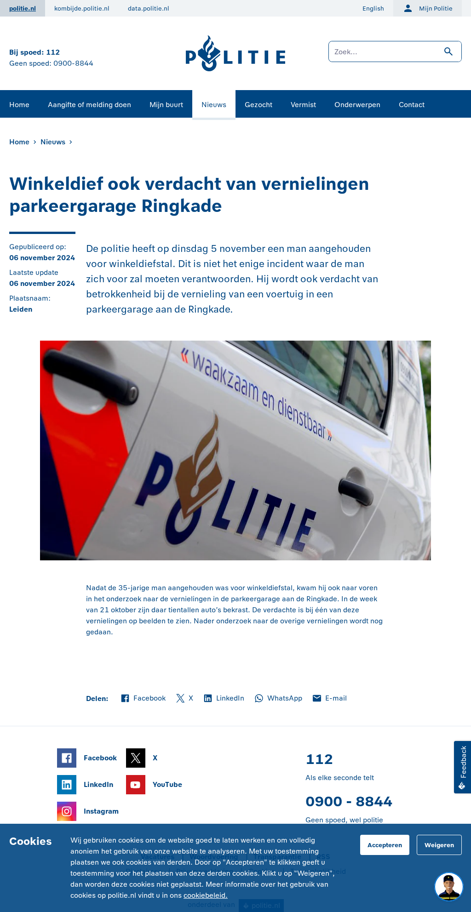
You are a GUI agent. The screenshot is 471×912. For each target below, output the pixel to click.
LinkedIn (223, 699)
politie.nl (22, 8)
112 (53, 52)
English (373, 8)
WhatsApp (277, 699)
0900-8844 (73, 63)
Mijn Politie (436, 8)
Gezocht (258, 104)
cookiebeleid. (206, 895)
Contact (412, 104)
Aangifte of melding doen (89, 104)
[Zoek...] (395, 56)
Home (19, 104)
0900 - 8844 (348, 801)
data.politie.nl (148, 8)
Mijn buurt (166, 104)
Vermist (303, 104)
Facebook (143, 699)
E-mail (329, 699)
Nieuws (213, 104)
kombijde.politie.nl (81, 8)
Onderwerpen (357, 104)
